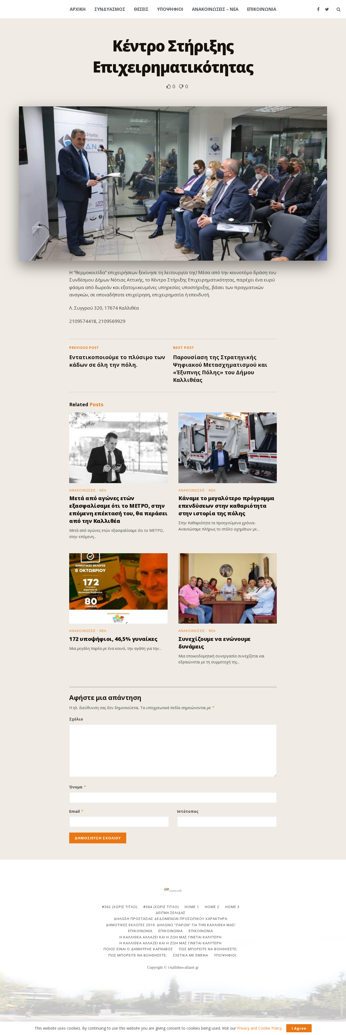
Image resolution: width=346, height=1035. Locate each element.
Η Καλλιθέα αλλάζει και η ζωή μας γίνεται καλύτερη (170, 937)
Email (76, 811)
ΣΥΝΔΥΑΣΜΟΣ (109, 9)
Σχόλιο (76, 719)
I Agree (299, 1028)
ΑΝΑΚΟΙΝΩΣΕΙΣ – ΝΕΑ (215, 9)
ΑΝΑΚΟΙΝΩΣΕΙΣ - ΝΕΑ (88, 490)
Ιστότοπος (187, 811)
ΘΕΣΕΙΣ (141, 9)
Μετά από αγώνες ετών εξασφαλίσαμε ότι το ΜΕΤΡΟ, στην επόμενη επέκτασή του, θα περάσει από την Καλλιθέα (118, 509)
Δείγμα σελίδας (170, 912)
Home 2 (212, 906)
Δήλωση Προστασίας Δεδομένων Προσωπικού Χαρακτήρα (170, 918)
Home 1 (192, 906)
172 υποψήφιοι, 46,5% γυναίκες (113, 639)
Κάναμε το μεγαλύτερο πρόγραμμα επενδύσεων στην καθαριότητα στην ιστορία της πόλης (226, 505)
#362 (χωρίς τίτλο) (119, 906)
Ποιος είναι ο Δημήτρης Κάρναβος (138, 948)
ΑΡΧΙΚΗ (78, 9)
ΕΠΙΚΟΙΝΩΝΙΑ (261, 9)
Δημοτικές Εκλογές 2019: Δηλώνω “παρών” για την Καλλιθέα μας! (170, 924)
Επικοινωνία (170, 930)
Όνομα (77, 787)
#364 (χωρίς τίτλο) (161, 906)
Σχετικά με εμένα (190, 955)
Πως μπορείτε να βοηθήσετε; (208, 948)
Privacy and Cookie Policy (259, 1028)
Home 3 (232, 906)
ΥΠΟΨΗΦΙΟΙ (170, 9)
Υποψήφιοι (225, 955)
